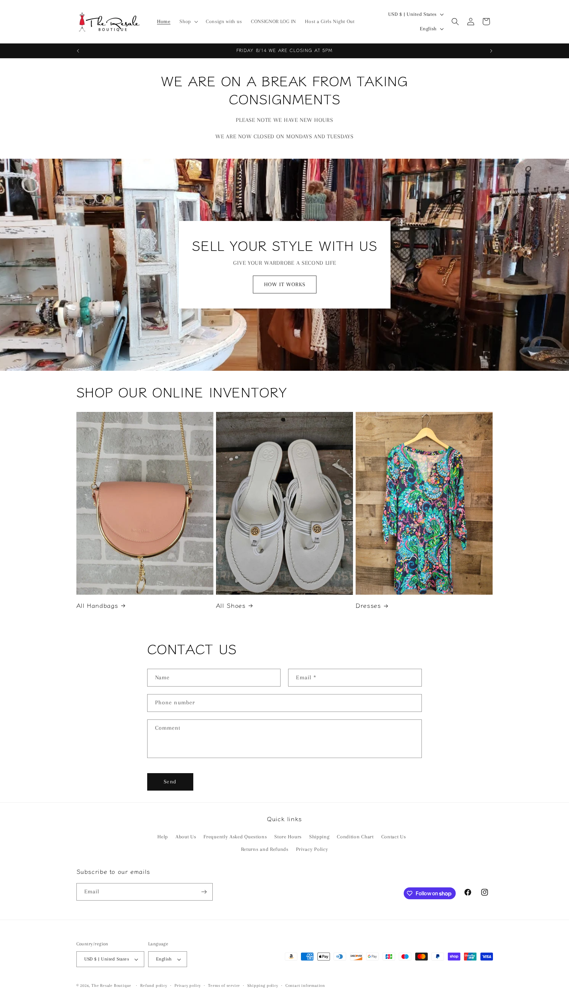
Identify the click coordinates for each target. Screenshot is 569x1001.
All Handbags (97, 605)
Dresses (368, 605)
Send (170, 781)
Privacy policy (188, 985)
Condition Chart (355, 837)
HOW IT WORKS (284, 284)
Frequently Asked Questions (235, 837)
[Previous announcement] (77, 50)
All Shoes (231, 605)
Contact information (305, 985)
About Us (186, 837)
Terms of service (224, 985)
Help (162, 837)
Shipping (319, 837)
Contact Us (393, 837)
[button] (188, 22)
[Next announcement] (491, 50)
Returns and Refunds (264, 849)
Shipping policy (262, 985)
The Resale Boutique (111, 985)
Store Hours (288, 837)
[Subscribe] (204, 892)
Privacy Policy (312, 849)
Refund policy (153, 985)
